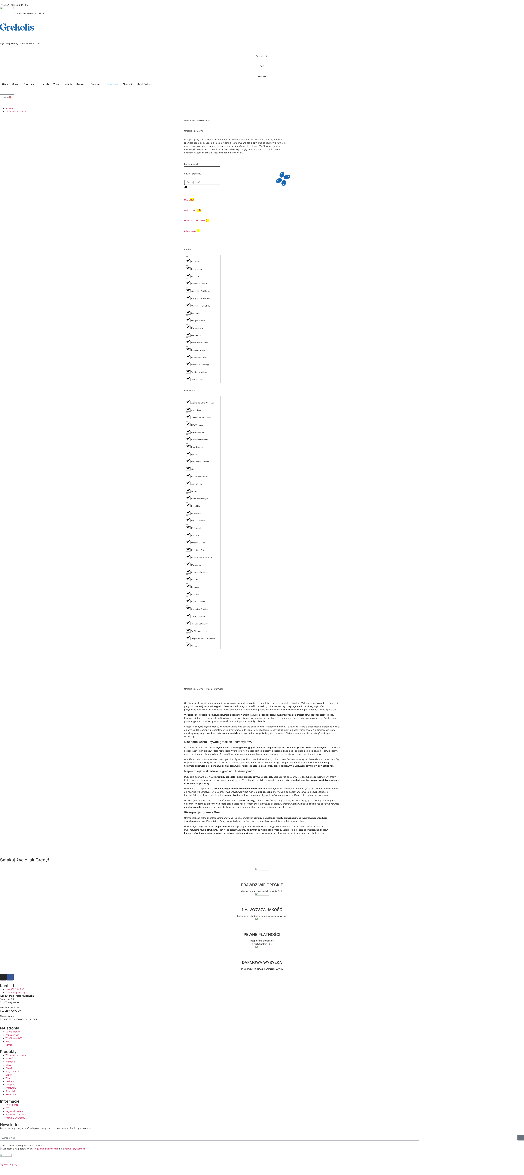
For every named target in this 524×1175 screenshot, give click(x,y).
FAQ (262, 66)
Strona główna (189, 120)
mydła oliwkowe (208, 829)
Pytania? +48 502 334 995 (14, 5)
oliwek (222, 703)
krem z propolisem (312, 776)
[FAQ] (262, 61)
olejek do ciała (222, 826)
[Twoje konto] (262, 51)
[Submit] (520, 1137)
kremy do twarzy (248, 829)
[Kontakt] (262, 71)
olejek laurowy (246, 800)
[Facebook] (10, 977)
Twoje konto (262, 56)
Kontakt (262, 76)
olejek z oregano (263, 791)
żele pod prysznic (271, 829)
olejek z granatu (192, 807)
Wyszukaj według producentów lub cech (21, 43)
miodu (252, 703)
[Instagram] (3, 977)
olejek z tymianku (233, 795)
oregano (231, 703)
